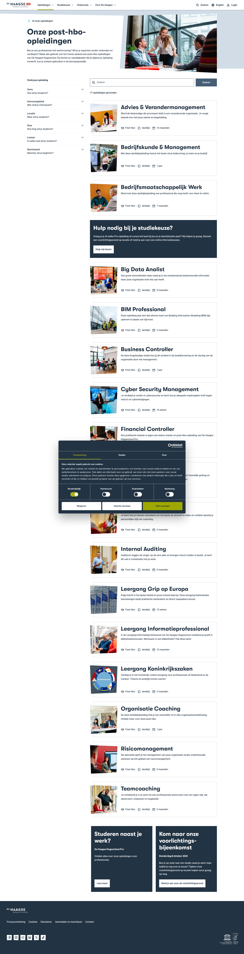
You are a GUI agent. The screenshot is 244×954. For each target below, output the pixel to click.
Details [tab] (122, 455)
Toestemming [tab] (79, 455)
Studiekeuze (63, 6)
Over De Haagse (104, 6)
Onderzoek (83, 6)
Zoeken (206, 82)
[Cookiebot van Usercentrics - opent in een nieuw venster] (170, 446)
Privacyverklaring (16, 922)
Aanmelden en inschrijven (68, 922)
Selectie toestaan (122, 506)
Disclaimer (46, 922)
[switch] (106, 494)
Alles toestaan (163, 506)
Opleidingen (44, 6)
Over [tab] (164, 455)
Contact (89, 922)
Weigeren (81, 506)
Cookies (33, 922)
